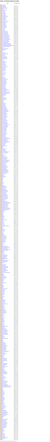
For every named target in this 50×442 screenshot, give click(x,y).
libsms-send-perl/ (3, 276)
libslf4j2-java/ (3, 293)
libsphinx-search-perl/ (4, 219)
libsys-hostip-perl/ (3, 23)
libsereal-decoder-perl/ (4, 359)
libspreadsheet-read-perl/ (4, 206)
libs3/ (2, 439)
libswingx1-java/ (3, 54)
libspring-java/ (3, 200)
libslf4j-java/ (2, 294)
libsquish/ (2, 185)
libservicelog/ (3, 352)
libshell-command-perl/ (4, 331)
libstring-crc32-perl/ (3, 136)
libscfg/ (2, 417)
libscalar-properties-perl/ (4, 423)
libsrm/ (2, 184)
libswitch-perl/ (3, 52)
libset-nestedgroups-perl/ (4, 345)
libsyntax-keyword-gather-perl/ (5, 38)
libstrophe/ (2, 101)
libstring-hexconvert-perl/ (4, 125)
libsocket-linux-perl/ (3, 257)
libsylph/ (2, 50)
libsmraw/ (2, 279)
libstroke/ (2, 102)
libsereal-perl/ (3, 357)
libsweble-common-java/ (4, 58)
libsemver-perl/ (3, 365)
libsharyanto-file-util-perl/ (4, 334)
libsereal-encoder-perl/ (4, 358)
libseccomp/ (2, 378)
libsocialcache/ (3, 262)
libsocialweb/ (3, 259)
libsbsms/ (2, 428)
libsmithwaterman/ (3, 282)
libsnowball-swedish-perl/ (4, 266)
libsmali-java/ (3, 289)
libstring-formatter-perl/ (4, 127)
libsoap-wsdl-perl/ (3, 264)
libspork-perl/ (3, 210)
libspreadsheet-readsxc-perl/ (4, 205)
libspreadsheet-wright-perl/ (4, 204)
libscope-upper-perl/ (3, 410)
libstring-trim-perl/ (3, 107)
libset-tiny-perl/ (3, 342)
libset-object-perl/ (3, 344)
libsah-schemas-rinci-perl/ (4, 437)
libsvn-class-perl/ (3, 70)
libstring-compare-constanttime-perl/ (5, 138)
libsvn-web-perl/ (3, 63)
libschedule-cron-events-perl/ (4, 414)
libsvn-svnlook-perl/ (3, 64)
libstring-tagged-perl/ (3, 112)
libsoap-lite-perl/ (3, 265)
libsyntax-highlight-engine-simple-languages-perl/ (7, 45)
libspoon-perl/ (3, 211)
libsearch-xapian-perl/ (4, 380)
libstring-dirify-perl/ (3, 134)
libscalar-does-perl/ (3, 426)
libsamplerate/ (3, 435)
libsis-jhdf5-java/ (3, 300)
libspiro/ (2, 214)
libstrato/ (2, 146)
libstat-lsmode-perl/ (3, 176)
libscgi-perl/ (2, 416)
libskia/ (2, 297)
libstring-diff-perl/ (3, 135)
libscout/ (2, 409)
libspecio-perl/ (3, 224)
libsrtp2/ (2, 183)
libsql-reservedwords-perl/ (4, 191)
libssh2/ (2, 179)
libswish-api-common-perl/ (4, 53)
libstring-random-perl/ (4, 117)
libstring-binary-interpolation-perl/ (5, 141)
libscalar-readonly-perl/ (4, 422)
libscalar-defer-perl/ (3, 427)
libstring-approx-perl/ (4, 142)
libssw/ (2, 178)
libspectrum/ (2, 222)
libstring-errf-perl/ (3, 132)
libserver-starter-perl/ (3, 353)
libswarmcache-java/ (3, 61)
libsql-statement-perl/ (3, 189)
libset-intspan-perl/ (3, 346)
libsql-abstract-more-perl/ (4, 194)
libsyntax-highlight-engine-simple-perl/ (6, 44)
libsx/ (2, 51)
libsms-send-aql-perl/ (3, 277)
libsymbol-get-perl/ (3, 49)
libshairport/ (2, 336)
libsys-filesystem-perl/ (4, 25)
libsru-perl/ (2, 182)
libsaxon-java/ (3, 430)
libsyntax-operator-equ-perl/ (4, 33)
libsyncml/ (2, 47)
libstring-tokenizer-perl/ (4, 109)
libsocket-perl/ (3, 254)
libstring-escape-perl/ (3, 131)
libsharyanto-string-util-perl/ (4, 333)
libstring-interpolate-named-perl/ (5, 124)
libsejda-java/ (3, 369)
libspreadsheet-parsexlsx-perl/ (5, 207)
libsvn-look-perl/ (3, 67)
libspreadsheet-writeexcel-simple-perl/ (6, 202)
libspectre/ (2, 223)
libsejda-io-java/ (3, 370)
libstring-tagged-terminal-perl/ (5, 111)
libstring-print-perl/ (3, 118)
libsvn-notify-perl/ (3, 65)
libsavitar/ (2, 431)
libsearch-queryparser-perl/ (4, 381)
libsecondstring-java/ (3, 377)
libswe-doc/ (2, 60)
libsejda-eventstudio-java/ (4, 372)
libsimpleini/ (2, 302)
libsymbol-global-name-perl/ (4, 48)
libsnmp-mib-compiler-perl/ (4, 270)
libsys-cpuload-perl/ (3, 26)
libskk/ (2, 295)
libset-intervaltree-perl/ (4, 347)
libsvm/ (2, 71)
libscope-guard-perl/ (3, 411)
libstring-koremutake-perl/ (4, 122)
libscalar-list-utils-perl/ (4, 425)
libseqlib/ (2, 361)
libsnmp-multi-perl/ (3, 269)
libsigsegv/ (2, 304)
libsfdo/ (2, 340)
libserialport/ (2, 354)
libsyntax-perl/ (3, 30)
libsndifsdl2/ (2, 274)
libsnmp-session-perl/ (4, 268)
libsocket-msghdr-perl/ (4, 256)
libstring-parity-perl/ (3, 119)
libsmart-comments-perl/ (4, 288)
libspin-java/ (2, 215)
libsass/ (2, 432)
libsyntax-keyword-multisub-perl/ (5, 35)
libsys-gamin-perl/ (3, 24)
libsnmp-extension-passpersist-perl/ (5, 272)
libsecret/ (2, 374)
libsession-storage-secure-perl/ (5, 351)
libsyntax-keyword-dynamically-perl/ (5, 39)
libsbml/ (2, 429)
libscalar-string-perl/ (3, 421)
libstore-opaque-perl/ (3, 148)
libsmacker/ (2, 291)
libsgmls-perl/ (3, 337)
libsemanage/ (3, 367)
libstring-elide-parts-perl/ (4, 133)
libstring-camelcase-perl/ (4, 139)
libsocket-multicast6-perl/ (4, 255)
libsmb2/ (2, 287)
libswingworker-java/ (4, 56)
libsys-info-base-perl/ (4, 22)
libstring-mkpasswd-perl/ (4, 120)
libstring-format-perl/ (3, 128)
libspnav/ (2, 213)
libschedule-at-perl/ (3, 415)
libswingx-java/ (3, 55)
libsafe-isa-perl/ (3, 438)
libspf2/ (2, 220)
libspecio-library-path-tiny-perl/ (5, 225)
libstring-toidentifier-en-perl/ (4, 110)
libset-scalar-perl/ (3, 343)
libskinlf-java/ (3, 296)
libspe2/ (2, 226)
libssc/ (2, 180)
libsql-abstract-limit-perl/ (4, 195)
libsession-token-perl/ (4, 350)
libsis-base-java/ (3, 301)
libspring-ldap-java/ (3, 199)
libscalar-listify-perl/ (3, 424)
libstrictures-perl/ (3, 143)
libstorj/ (2, 147)
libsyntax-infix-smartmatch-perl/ (5, 41)
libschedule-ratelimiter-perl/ (4, 412)
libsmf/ (2, 284)
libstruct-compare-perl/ (4, 99)
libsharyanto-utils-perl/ (4, 332)
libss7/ (2, 181)
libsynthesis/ (2, 29)
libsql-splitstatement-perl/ (4, 190)
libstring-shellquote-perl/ (4, 114)
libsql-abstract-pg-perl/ (4, 192)
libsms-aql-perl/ (3, 278)
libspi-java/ (2, 217)
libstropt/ (2, 100)
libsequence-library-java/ (4, 360)
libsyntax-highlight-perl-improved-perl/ (6, 43)
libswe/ (2, 59)
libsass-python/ (3, 433)
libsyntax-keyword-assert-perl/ (5, 40)
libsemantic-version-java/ (4, 366)
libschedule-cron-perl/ (4, 413)
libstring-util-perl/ (3, 104)
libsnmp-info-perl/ (3, 271)
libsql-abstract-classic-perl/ (4, 196)
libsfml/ (2, 339)
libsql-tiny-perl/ (3, 188)
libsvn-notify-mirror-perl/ (4, 66)
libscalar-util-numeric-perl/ (4, 419)
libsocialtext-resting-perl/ (4, 261)
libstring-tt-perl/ (3, 105)
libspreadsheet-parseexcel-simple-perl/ (6, 208)
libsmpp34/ (2, 280)
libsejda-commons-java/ (4, 373)
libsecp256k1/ (3, 376)
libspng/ (2, 212)
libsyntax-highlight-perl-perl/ (4, 42)
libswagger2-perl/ (3, 62)
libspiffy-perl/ (3, 216)
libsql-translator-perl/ (3, 186)
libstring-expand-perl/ (4, 130)
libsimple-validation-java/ (4, 303)
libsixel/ (2, 298)
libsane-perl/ (2, 434)
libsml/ (2, 281)
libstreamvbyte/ (3, 144)
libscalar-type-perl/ (3, 420)
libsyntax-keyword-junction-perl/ (5, 37)
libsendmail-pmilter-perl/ (4, 363)
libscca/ (2, 418)
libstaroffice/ (2, 177)
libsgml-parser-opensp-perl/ (4, 338)
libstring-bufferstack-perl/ (4, 140)
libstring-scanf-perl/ (3, 115)
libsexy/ (2, 341)
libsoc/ (2, 263)
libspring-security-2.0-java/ (4, 198)
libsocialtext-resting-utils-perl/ (5, 260)
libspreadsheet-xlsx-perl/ (4, 201)
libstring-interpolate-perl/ (4, 123)
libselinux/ (2, 368)
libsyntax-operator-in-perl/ (4, 32)
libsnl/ (2, 273)
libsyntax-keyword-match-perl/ (5, 36)
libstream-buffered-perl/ (4, 145)
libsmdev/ (2, 285)
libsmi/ (2, 283)
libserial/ (2, 356)
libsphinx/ (2, 218)
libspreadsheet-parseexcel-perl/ (5, 209)
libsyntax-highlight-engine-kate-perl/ (5, 46)
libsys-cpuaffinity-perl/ (4, 27)
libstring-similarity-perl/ (4, 113)
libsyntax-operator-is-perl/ (4, 31)
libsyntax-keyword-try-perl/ (4, 34)
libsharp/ (2, 335)
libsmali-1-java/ (3, 290)
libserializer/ (2, 355)
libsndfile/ (2, 275)
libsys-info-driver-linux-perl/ (4, 21)
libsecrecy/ (2, 375)
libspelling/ (2, 221)
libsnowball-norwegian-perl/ (4, 267)
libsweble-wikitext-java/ (4, 57)
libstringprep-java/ (3, 103)
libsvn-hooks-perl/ (3, 68)
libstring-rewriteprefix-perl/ (4, 116)
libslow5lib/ (2, 292)
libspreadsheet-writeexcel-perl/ (5, 203)
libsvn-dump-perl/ (3, 69)
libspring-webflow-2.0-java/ (4, 197)
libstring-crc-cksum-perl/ (4, 137)
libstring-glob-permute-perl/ (4, 126)
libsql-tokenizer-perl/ (3, 187)
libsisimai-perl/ (3, 299)
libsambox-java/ (3, 436)
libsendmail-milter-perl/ (4, 364)
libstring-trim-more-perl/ (4, 108)
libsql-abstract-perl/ (3, 193)
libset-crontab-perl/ (3, 349)
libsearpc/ (2, 379)
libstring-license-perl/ (4, 121)
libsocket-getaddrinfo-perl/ (4, 258)
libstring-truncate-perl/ (4, 106)
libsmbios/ (2, 286)
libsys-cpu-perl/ (3, 28)
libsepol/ (2, 362)
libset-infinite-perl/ (3, 348)
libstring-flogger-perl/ (4, 129)
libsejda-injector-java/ (4, 371)
